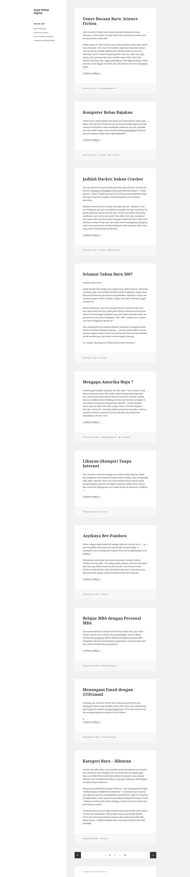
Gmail (90, 709)
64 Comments (115, 250)
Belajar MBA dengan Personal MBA (112, 620)
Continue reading (92, 73)
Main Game (138, 772)
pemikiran (99, 638)
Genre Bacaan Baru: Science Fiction (110, 21)
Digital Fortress (134, 60)
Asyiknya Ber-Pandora (105, 535)
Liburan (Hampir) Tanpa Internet (107, 463)
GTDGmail (87, 706)
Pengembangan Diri (108, 88)
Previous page (78, 855)
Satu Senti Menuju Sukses (43, 36)
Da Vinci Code (97, 60)
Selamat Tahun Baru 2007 (108, 274)
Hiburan (105, 594)
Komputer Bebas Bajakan (108, 112)
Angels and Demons (113, 60)
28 (126, 855)
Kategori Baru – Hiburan (107, 761)
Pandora (86, 553)
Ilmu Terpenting (40, 28)
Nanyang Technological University (106, 190)
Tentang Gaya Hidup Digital (44, 40)
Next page (153, 855)
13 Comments (125, 437)
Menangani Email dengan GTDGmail (108, 692)
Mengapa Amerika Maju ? (108, 381)
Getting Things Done (114, 709)
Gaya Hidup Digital (41, 11)
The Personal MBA (118, 634)
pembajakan (130, 130)
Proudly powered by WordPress (95, 872)
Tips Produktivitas (109, 737)
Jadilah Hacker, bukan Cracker (113, 178)
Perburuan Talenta (41, 32)
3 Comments (114, 155)
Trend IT (103, 155)
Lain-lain (103, 358)
